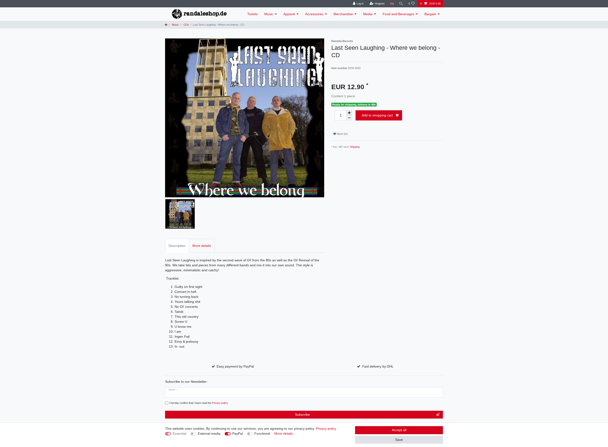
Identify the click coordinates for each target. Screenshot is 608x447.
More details (283, 433)
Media (367, 14)
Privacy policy (326, 428)
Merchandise (343, 14)
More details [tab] (201, 246)
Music (268, 14)
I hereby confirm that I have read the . (198, 402)
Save (399, 440)
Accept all (399, 430)
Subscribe (302, 414)
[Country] (391, 3)
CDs (186, 24)
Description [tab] (177, 246)
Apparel (289, 14)
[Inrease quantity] (349, 112)
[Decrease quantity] (349, 117)
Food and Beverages (398, 14)
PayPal (237, 433)
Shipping (355, 146)
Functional (262, 433)
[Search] (401, 3)
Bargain (430, 14)
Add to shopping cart (377, 115)
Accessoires (314, 14)
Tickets (252, 14)
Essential (179, 433)
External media (209, 433)
